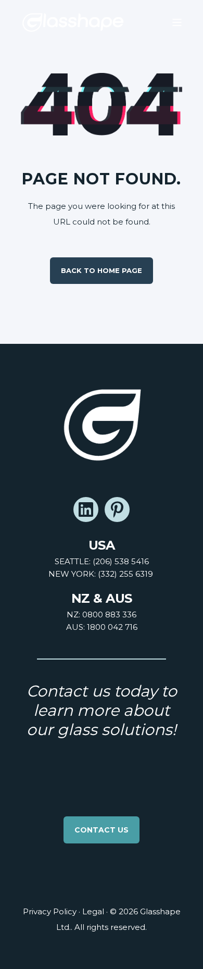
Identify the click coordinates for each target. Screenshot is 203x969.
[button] (15, 953)
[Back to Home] (73, 22)
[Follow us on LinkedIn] (85, 509)
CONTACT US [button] (101, 830)
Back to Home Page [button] (101, 270)
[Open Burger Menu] (177, 22)
